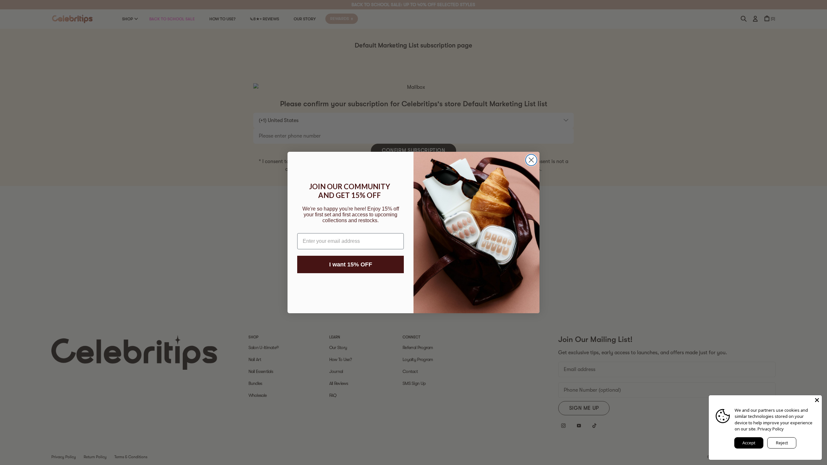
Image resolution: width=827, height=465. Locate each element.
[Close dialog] (531, 160)
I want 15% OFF (350, 264)
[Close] (817, 400)
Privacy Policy (771, 429)
